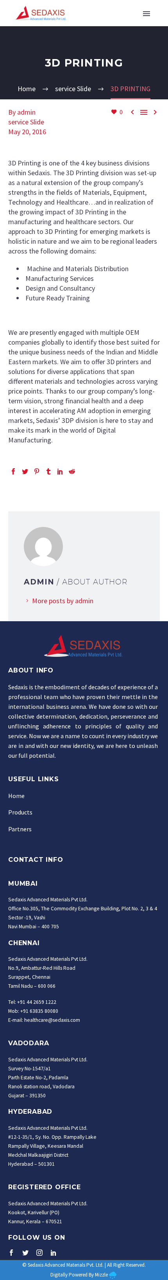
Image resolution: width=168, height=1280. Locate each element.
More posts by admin (62, 600)
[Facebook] (13, 471)
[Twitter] (25, 471)
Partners (20, 829)
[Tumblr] (48, 471)
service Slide (26, 121)
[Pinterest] (37, 471)
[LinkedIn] (60, 471)
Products (20, 812)
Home (16, 796)
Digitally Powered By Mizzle (79, 1274)
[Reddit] (72, 471)
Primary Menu (146, 14)
